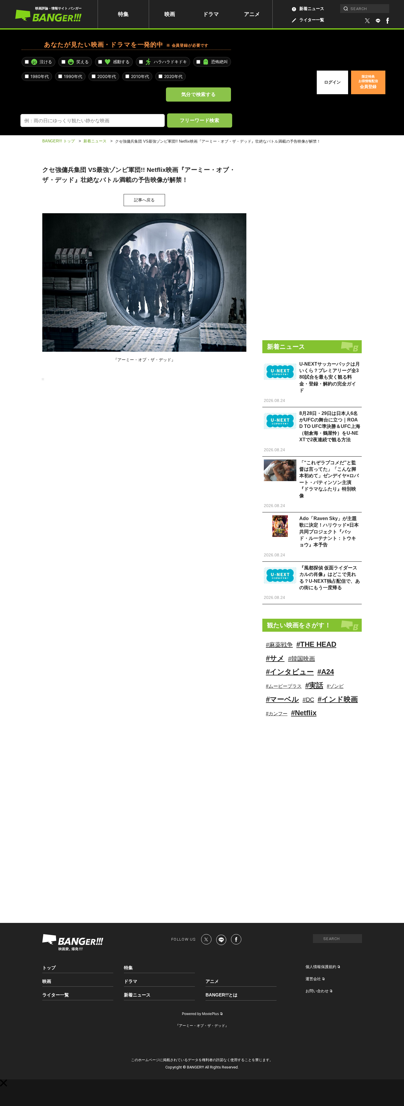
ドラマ (211, 14)
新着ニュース (311, 8)
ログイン (332, 82)
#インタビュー (290, 672)
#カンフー (276, 713)
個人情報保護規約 (321, 967)
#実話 (314, 685)
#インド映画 (338, 699)
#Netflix (303, 713)
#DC (308, 699)
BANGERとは (221, 995)
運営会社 (313, 979)
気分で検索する (198, 94)
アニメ (252, 14)
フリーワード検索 (199, 120)
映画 (169, 14)
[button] (3, 1083)
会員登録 (368, 82)
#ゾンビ (335, 686)
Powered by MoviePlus (200, 1014)
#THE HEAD (316, 644)
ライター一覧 (311, 19)
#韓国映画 (301, 658)
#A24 (325, 672)
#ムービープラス (284, 686)
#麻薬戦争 (279, 644)
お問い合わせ (317, 991)
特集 (123, 14)
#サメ (275, 658)
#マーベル (282, 699)
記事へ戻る (144, 200)
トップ (49, 967)
